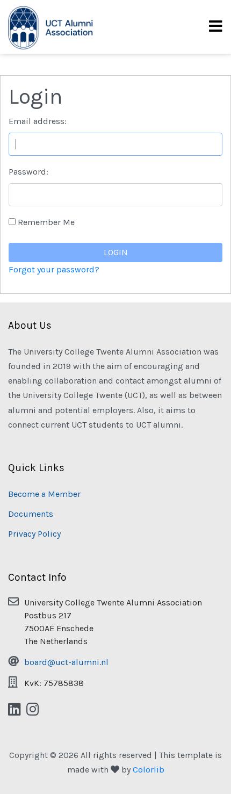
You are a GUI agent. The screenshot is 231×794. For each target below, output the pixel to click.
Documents (30, 514)
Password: (28, 172)
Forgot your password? (54, 269)
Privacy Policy (34, 534)
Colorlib (148, 769)
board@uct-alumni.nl (66, 662)
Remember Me (46, 222)
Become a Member (44, 494)
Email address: (38, 121)
